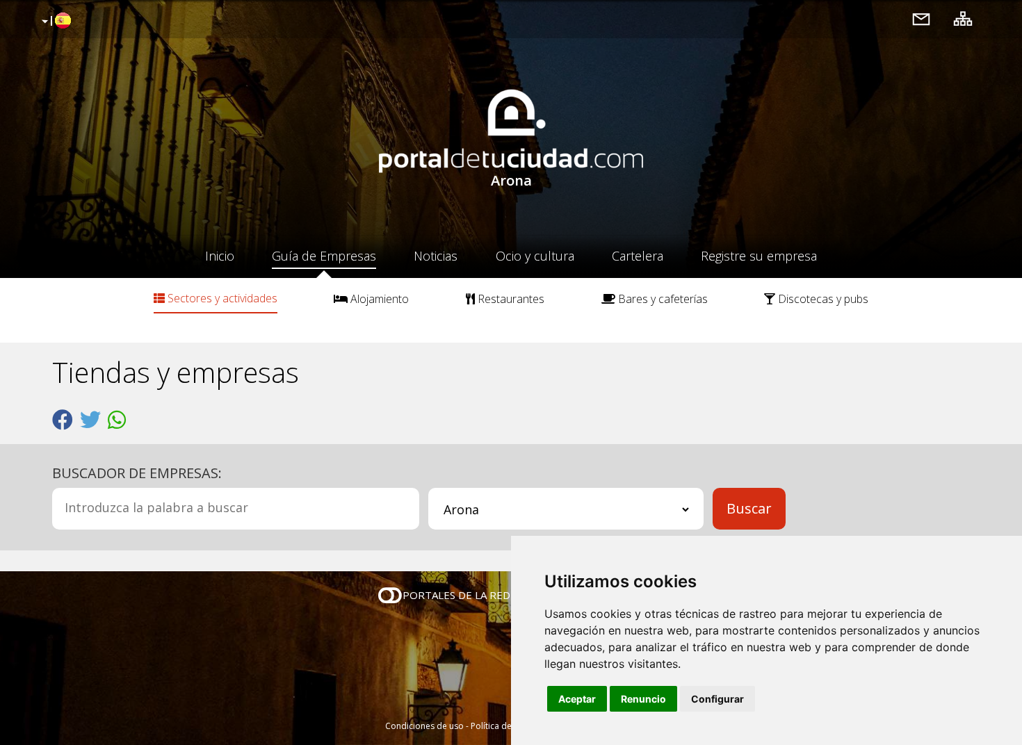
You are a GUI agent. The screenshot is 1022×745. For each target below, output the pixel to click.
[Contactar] (921, 18)
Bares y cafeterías (661, 298)
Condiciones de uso (424, 726)
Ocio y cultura (535, 255)
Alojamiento (378, 298)
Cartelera (637, 255)
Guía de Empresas (324, 255)
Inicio (219, 255)
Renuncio (643, 699)
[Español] (54, 22)
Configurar (717, 699)
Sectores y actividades (221, 298)
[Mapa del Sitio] (962, 18)
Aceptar (577, 699)
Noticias (435, 255)
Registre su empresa (759, 255)
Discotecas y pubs (821, 298)
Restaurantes (509, 298)
